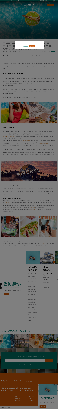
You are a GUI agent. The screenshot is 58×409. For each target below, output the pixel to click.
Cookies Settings (26, 46)
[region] (29, 45)
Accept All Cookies (32, 46)
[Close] (43, 42)
